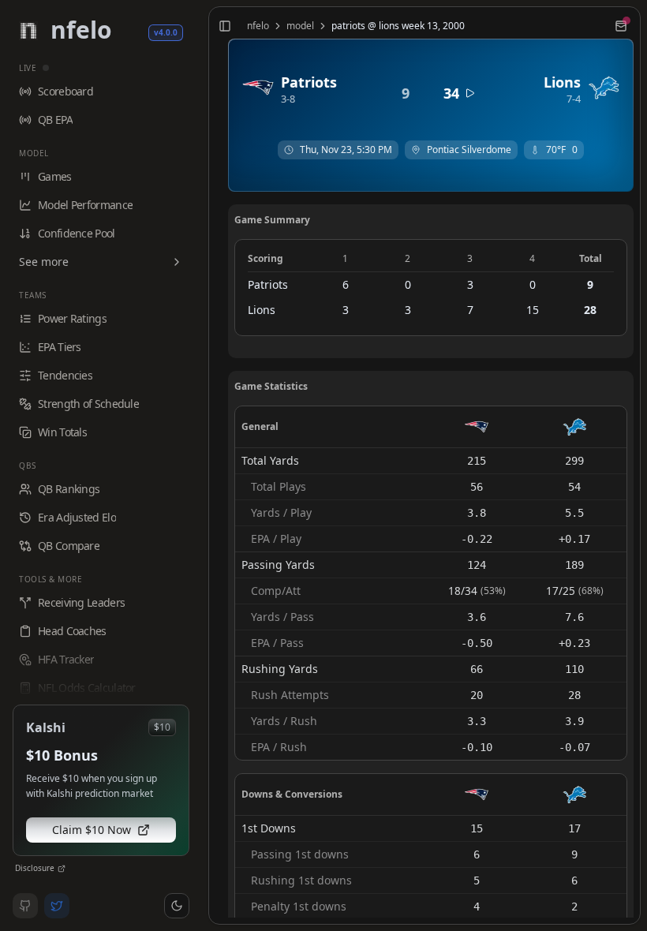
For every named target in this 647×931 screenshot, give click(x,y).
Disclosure (34, 867)
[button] (176, 905)
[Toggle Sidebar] (202, 465)
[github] (25, 905)
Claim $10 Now (91, 829)
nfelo (258, 26)
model (300, 26)
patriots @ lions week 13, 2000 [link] (398, 26)
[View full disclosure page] (61, 869)
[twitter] (56, 905)
